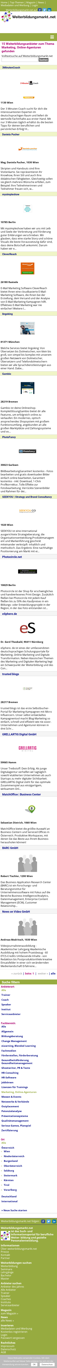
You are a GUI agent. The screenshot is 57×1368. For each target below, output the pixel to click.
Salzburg (9, 1170)
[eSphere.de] (27, 628)
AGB (3, 1352)
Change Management (14, 1041)
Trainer (5, 994)
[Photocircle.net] (27, 571)
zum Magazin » (9, 1313)
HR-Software (8, 1077)
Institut (6, 1009)
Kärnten (9, 1180)
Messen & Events (11, 1096)
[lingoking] (27, 328)
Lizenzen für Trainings (14, 1087)
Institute (6, 1302)
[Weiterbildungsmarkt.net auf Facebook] (40, 10)
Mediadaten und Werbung (15, 5)
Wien (7, 1151)
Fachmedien (8, 1050)
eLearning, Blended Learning (18, 1045)
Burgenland (11, 1160)
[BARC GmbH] (27, 862)
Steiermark (10, 1175)
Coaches (6, 1299)
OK (34, 1364)
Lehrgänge (7, 1272)
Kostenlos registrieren (14, 1331)
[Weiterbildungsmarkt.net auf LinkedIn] (49, 10)
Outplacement (10, 1106)
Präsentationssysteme (14, 1116)
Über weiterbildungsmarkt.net (19, 1248)
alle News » (7, 1320)
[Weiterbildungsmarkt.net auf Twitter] (44, 10)
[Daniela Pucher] (27, 148)
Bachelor (6, 1275)
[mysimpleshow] (27, 208)
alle (53, 973)
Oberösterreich (13, 1165)
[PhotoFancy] (27, 451)
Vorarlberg (10, 1189)
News (41, 2)
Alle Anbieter (8, 1290)
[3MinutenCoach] (29, 83)
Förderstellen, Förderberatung (19, 1055)
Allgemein (7, 1031)
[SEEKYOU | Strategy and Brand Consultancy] (27, 511)
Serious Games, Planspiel (16, 1125)
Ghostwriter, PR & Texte (15, 1067)
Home (4, 2)
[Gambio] (27, 388)
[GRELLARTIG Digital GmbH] (27, 748)
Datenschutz (8, 1349)
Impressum (7, 1346)
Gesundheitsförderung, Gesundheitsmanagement (16, 1062)
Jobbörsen (7, 1082)
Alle (3, 1026)
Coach (5, 999)
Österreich (7, 1147)
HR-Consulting (9, 1072)
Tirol (6, 1184)
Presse (5, 1251)
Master (5, 1278)
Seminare (6, 1269)
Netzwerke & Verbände (15, 1101)
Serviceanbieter (11, 1014)
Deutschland (9, 1196)
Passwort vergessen (13, 1338)
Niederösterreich (14, 1156)
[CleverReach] (27, 268)
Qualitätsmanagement (15, 1120)
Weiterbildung (9, 1266)
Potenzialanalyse (11, 1111)
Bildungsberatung (12, 1036)
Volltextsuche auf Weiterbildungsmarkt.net (27, 56)
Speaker (6, 1004)
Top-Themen (17, 2)
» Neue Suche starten (14, 1210)
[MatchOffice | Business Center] (27, 808)
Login (35, 5)
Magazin (30, 2)
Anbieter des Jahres (12, 1286)
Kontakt (5, 1255)
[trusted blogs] (27, 688)
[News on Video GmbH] (27, 925)
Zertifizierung (9, 1130)
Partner (5, 1258)
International (9, 1201)
